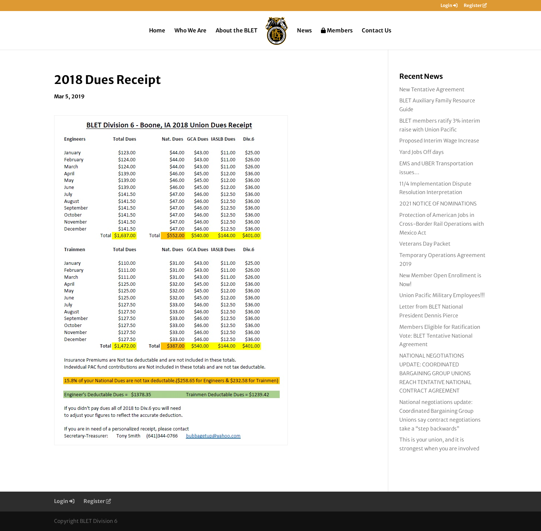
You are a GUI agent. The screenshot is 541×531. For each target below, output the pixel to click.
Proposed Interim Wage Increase (439, 140)
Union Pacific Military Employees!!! (442, 295)
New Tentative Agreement (431, 89)
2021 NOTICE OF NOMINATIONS (438, 203)
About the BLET (236, 31)
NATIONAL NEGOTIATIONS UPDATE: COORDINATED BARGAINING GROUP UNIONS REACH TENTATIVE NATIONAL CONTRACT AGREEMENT (435, 373)
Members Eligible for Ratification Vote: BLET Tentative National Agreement (439, 336)
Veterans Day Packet (424, 243)
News (304, 31)
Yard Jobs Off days (421, 152)
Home (157, 31)
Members (339, 31)
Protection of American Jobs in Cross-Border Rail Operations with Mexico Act (441, 224)
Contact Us (376, 31)
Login (447, 5)
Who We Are (190, 31)
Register (473, 5)
